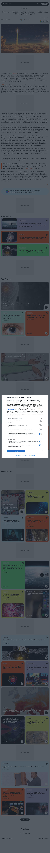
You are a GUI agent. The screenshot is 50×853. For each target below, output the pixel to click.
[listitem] (25, 418)
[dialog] (25, 426)
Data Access (25, 455)
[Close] (46, 397)
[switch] (40, 421)
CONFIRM (16, 451)
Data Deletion (18, 455)
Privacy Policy (32, 455)
